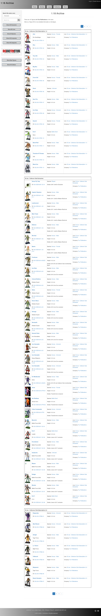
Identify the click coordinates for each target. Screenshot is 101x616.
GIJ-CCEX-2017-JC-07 (39, 491)
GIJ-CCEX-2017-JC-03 (39, 448)
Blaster (34, 463)
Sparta (33, 246)
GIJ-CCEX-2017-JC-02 (39, 437)
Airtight (35, 535)
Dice (34, 45)
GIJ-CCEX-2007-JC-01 (39, 184)
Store (65, 7)
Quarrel (35, 121)
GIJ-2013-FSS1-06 (39, 91)
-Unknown (54, 88)
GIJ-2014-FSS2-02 (39, 527)
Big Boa (35, 66)
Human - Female (56, 34)
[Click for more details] (28, 38)
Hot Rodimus (35, 398)
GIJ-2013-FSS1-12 (39, 160)
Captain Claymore (36, 192)
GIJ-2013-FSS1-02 (39, 48)
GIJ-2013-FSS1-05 (39, 80)
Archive (42, 7)
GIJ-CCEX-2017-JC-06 (39, 480)
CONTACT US (30, 610)
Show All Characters (11, 25)
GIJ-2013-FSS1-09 (39, 124)
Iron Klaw (35, 110)
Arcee (33, 387)
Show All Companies (11, 38)
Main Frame (35, 214)
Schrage (34, 311)
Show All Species (11, 34)
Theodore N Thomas (38, 153)
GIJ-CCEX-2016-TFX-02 (40, 404)
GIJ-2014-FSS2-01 (39, 516)
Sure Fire (35, 99)
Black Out (35, 164)
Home (34, 7)
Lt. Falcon (35, 545)
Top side (35, 56)
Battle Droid (55, 132)
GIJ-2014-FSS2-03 (39, 541)
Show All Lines (11, 29)
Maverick (34, 420)
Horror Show (35, 300)
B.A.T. (34, 132)
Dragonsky (36, 513)
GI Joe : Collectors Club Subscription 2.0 (77, 513)
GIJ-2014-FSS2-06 (39, 573)
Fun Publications (74, 37)
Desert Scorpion (37, 578)
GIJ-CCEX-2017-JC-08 (39, 502)
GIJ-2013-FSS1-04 (39, 70)
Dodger (34, 474)
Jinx (34, 34)
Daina (33, 290)
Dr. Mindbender (36, 376)
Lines (49, 7)
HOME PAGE (37, 610)
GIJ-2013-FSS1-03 (39, 59)
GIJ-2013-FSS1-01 (39, 40)
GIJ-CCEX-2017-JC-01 (39, 426)
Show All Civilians (11, 64)
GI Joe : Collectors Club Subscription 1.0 (77, 34)
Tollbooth (35, 556)
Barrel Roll (35, 142)
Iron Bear (34, 268)
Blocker (34, 485)
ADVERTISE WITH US (60, 610)
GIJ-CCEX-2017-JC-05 (39, 470)
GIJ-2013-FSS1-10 (39, 138)
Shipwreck (35, 567)
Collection (57, 7)
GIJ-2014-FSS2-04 (39, 552)
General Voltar (35, 333)
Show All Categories (12, 42)
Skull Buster (36, 524)
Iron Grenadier (36, 344)
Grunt (34, 88)
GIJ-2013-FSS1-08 (39, 113)
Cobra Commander (37, 409)
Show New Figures (11, 60)
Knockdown (35, 442)
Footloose (34, 257)
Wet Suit (34, 235)
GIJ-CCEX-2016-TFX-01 (40, 390)
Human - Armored (56, 110)
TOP (43, 610)
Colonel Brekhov (36, 279)
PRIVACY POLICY (49, 610)
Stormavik (34, 322)
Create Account (97, 1)
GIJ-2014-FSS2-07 (39, 581)
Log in (90, 1)
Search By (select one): (9, 13)
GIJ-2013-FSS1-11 (39, 146)
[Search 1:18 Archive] (18, 20)
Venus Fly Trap (36, 181)
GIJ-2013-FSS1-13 (39, 167)
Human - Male (55, 45)
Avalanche (35, 452)
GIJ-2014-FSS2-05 (39, 559)
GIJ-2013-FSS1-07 (39, 102)
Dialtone (34, 225)
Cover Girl (35, 77)
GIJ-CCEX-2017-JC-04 (39, 459)
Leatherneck (35, 203)
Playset (53, 181)
